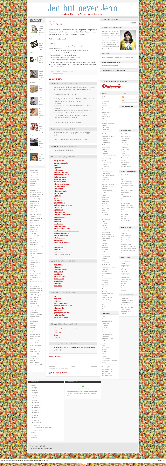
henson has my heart (36, 247)
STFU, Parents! (125, 203)
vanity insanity (34, 351)
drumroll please (34, 225)
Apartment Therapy (126, 261)
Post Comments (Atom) (62, 368)
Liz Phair (104, 223)
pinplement (33, 301)
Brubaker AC (58, 332)
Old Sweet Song (125, 277)
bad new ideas (34, 196)
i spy (31, 268)
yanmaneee (54, 292)
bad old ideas (33, 199)
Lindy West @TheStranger (128, 190)
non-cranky (33, 297)
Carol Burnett (105, 129)
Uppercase (123, 290)
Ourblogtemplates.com (38, 460)
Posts (125, 97)
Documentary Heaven (127, 302)
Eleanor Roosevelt (107, 162)
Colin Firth (105, 134)
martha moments (34, 292)
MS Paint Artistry (34, 295)
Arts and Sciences (126, 134)
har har (32, 244)
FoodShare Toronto (126, 305)
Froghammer (124, 147)
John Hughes (105, 206)
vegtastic (32, 356)
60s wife (32, 181)
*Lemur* (123, 151)
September (37, 410)
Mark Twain (105, 230)
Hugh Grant (105, 193)
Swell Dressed (125, 155)
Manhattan (125, 275)
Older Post (94, 366)
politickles (32, 303)
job (31, 279)
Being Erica (105, 114)
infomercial (33, 275)
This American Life (126, 220)
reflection (32, 312)
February (36, 422)
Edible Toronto (124, 266)
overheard (33, 299)
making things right (35, 288)
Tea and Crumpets (126, 237)
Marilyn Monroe (106, 227)
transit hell (33, 343)
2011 (33, 392)
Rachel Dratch (106, 265)
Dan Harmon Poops (126, 181)
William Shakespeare (107, 300)
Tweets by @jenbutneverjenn (110, 65)
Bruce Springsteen (107, 120)
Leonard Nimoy (106, 219)
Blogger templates (7, 460)
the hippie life (33, 334)
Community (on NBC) (108, 136)
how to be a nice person (36, 253)
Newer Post (52, 366)
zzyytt (53, 261)
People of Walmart (126, 196)
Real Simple (124, 283)
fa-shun (32, 231)
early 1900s (33, 227)
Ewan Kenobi (124, 144)
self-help (32, 319)
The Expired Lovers (126, 158)
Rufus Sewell (105, 269)
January (36, 425)
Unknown (54, 157)
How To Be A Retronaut (127, 231)
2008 (33, 400)
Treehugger (124, 311)
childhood (32, 212)
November (37, 405)
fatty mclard (33, 236)
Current (123, 179)
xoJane (123, 222)
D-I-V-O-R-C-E (34, 216)
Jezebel (123, 188)
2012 (33, 390)
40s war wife (33, 170)
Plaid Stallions (125, 233)
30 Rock (104, 96)
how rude (32, 251)
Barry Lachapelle (125, 136)
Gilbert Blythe (105, 182)
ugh (31, 349)
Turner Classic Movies (108, 293)
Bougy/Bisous (125, 138)
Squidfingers (48, 448)
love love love (33, 286)
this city (32, 338)
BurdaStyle (123, 263)
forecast (32, 240)
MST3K (104, 241)
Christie (53, 129)
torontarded (33, 340)
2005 (33, 437)
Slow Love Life (125, 199)
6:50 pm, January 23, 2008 (69, 146)
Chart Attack (124, 298)
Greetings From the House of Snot (43, 427)
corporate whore (34, 214)
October (36, 407)
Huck (31, 257)
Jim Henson (105, 201)
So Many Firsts (40, 88)
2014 (33, 385)
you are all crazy (34, 364)
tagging (32, 327)
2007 (33, 432)
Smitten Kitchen (125, 288)
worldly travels (34, 362)
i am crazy (33, 266)
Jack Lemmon (106, 197)
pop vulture (33, 306)
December (37, 402)
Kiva (129, 307)
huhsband (32, 260)
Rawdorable (124, 281)
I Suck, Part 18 (55, 24)
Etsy (122, 268)
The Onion (124, 216)
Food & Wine (124, 270)
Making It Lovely (125, 273)
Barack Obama (106, 112)
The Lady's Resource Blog (128, 248)
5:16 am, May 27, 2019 (67, 292)
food (31, 238)
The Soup (123, 218)
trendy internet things (36, 345)
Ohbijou (123, 153)
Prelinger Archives (126, 235)
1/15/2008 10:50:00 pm (66, 71)
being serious (33, 201)
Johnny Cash (105, 208)
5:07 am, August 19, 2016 (66, 157)
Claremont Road (125, 265)
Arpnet (56, 330)
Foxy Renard (55, 146)
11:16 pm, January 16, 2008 (66, 129)
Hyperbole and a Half (127, 185)
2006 (33, 435)
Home (73, 366)
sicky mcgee (33, 321)
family (31, 233)
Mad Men (104, 225)
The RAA (123, 160)
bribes (31, 207)
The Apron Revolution (127, 244)
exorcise (32, 229)
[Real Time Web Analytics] (83, 465)
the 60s (32, 332)
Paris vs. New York (126, 279)
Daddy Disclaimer (35, 218)
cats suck (32, 209)
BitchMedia (124, 177)
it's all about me (34, 277)
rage (31, 308)
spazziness (33, 325)
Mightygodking (125, 192)
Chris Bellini (124, 140)
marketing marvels (35, 290)
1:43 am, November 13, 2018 (65, 261)
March (35, 420)
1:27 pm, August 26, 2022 (68, 344)
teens (31, 329)
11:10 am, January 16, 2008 (69, 83)
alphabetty (33, 190)
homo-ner (32, 249)
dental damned (34, 220)
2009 (33, 397)
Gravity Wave (125, 149)
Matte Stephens (106, 234)
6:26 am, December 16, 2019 (67, 324)
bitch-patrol (33, 203)
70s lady (32, 183)
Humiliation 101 (34, 262)
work (31, 360)
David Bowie (105, 145)
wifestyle (32, 358)
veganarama (33, 353)
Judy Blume (105, 210)
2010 (33, 395)
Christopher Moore (107, 131)
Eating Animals (106, 155)
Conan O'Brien (106, 138)
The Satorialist (124, 286)
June (35, 415)
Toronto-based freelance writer (86, 389)
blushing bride (34, 205)
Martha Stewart (106, 232)
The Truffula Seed (126, 166)
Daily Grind (124, 142)
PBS (132, 307)
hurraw (32, 264)
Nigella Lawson (106, 256)
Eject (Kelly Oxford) (126, 183)
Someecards (124, 201)
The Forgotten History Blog (128, 246)
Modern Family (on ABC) (109, 236)
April (35, 417)
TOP (164, 460)
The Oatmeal (124, 214)
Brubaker (57, 337)
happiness (33, 242)
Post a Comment (54, 356)
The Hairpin (124, 212)
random (32, 310)
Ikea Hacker (124, 271)
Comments (127, 101)
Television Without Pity (127, 205)
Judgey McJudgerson (36, 281)
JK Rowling (105, 203)
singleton (32, 323)
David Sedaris (106, 147)
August (36, 412)
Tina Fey (104, 291)
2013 (33, 388)
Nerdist (123, 194)
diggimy (32, 222)
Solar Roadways (125, 309)
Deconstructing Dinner (127, 300)
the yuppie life (33, 336)
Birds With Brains (125, 175)
